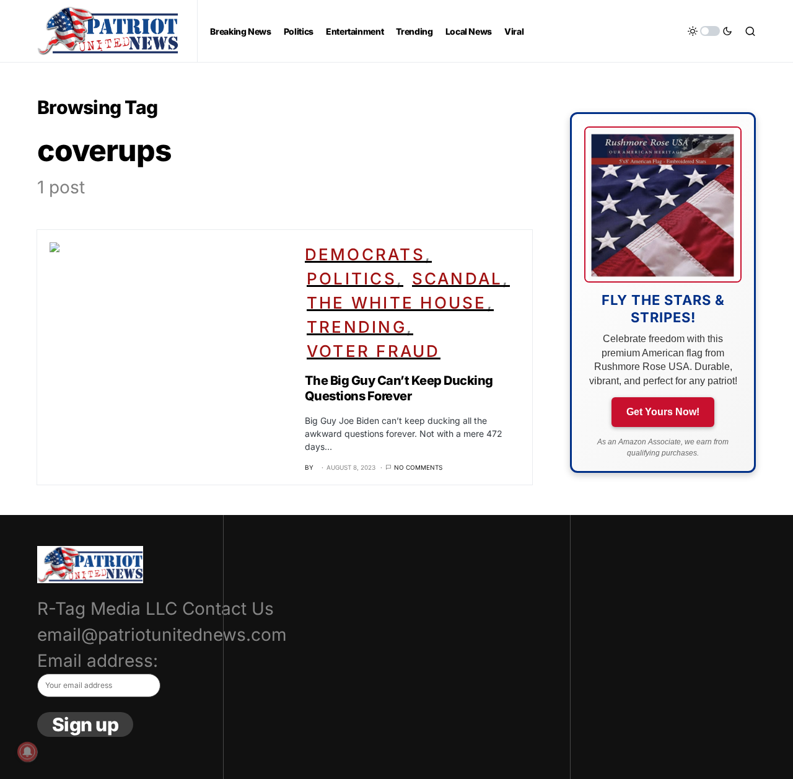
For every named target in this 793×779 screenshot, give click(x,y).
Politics (351, 278)
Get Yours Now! (662, 412)
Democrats (365, 254)
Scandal (457, 278)
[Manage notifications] (27, 752)
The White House (397, 302)
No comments (418, 467)
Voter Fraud (373, 351)
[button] (710, 31)
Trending (356, 327)
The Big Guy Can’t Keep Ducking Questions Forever (399, 388)
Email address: (97, 660)
